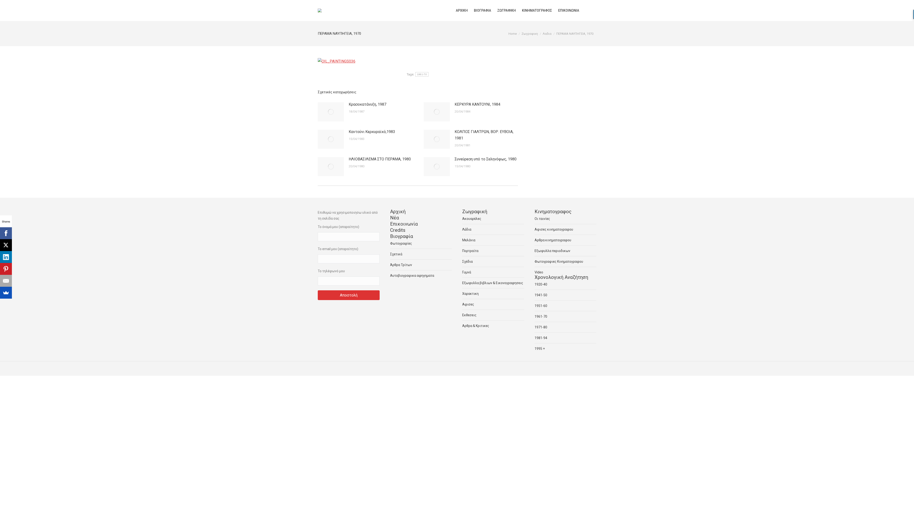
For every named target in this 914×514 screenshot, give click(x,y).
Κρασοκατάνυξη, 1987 (367, 104)
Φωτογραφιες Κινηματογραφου (559, 261)
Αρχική (398, 211)
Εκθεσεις (469, 315)
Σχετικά (396, 254)
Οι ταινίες (542, 219)
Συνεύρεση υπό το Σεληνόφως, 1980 (486, 159)
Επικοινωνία (404, 224)
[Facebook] (6, 233)
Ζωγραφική (474, 211)
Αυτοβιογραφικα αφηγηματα (412, 275)
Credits (397, 230)
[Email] (6, 281)
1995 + (540, 349)
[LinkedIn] (6, 257)
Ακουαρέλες (471, 219)
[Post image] (331, 111)
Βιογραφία (401, 236)
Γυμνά (466, 272)
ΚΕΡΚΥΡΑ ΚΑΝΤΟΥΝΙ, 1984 (477, 104)
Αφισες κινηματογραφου (554, 229)
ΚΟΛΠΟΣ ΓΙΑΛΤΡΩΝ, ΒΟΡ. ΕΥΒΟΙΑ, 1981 (484, 134)
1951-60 (541, 306)
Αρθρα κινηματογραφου (553, 240)
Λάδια (466, 229)
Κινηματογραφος (553, 211)
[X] (6, 245)
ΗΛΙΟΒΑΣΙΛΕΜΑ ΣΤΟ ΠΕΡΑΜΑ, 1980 (380, 159)
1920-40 (541, 284)
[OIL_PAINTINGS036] (336, 61)
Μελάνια (468, 240)
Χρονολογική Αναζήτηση (561, 277)
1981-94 (541, 338)
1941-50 (541, 295)
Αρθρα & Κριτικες (475, 326)
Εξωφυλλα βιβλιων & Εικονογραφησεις (492, 283)
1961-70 (422, 74)
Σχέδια (467, 261)
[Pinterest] (6, 269)
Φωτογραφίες (401, 243)
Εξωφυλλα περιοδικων (552, 251)
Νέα (394, 218)
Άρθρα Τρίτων (401, 265)
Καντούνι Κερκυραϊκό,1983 (372, 131)
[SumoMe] (6, 293)
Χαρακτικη (470, 294)
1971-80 (541, 327)
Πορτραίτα (470, 251)
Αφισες (468, 304)
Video (539, 272)
